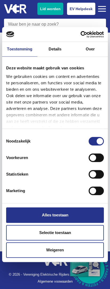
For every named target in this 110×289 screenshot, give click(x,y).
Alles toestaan (55, 215)
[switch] (96, 157)
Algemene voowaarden (55, 281)
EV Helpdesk (81, 9)
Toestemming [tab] (19, 49)
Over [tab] (90, 49)
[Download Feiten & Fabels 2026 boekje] (90, 269)
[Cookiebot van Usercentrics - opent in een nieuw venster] (80, 34)
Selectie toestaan (55, 232)
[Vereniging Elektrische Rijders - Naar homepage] (15, 9)
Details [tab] (55, 49)
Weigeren (55, 250)
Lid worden (50, 9)
